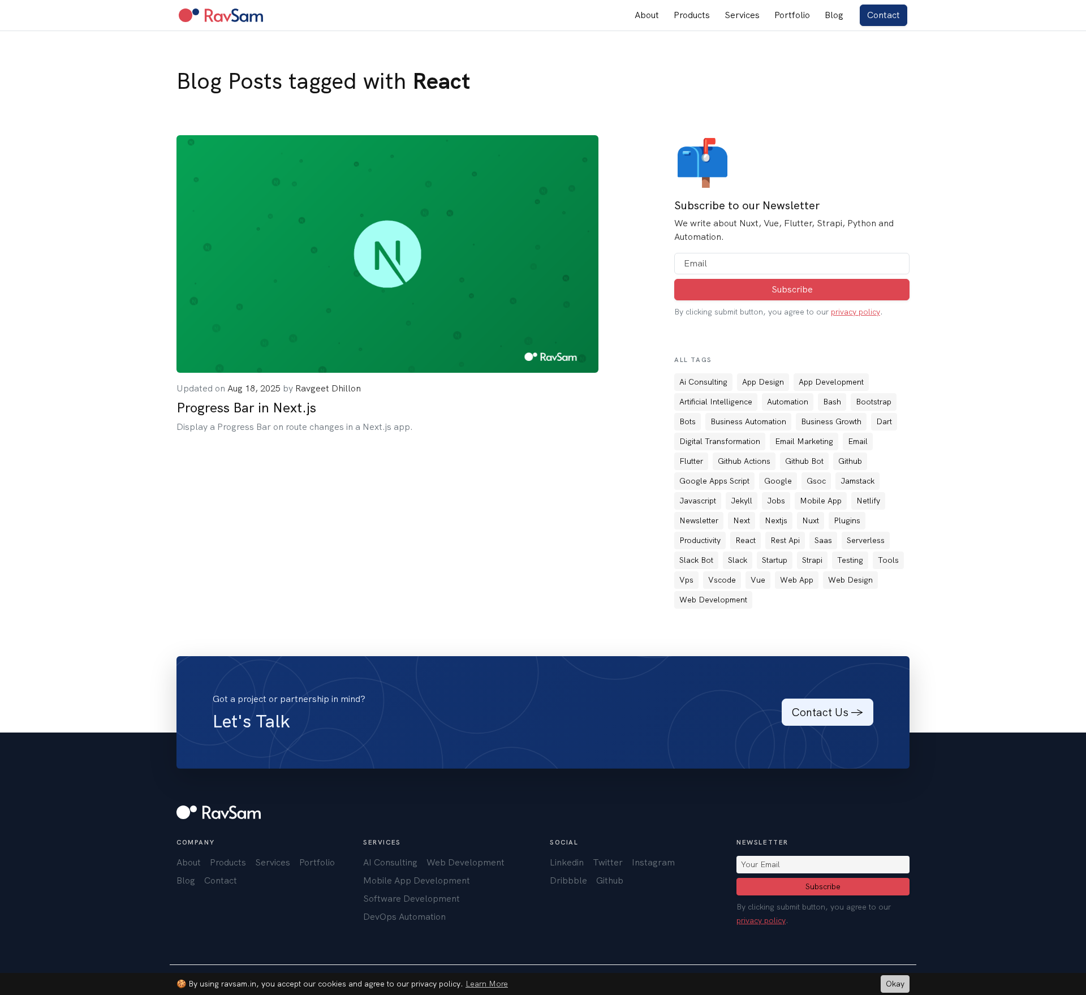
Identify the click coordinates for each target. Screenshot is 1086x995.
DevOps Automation (404, 917)
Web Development (713, 600)
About (647, 15)
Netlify (868, 501)
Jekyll (741, 501)
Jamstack (857, 481)
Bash (832, 402)
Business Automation (748, 421)
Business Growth (831, 421)
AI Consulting (390, 862)
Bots (687, 421)
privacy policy (855, 312)
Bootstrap (873, 402)
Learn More (487, 984)
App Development (831, 382)
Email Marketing (804, 441)
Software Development (411, 898)
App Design (763, 382)
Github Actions (744, 461)
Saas (823, 540)
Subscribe (792, 289)
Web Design (850, 580)
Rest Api (785, 540)
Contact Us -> (827, 712)
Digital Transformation (719, 441)
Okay (895, 984)
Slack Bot (696, 560)
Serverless (866, 540)
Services (742, 15)
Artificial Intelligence (715, 402)
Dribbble (568, 880)
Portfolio (792, 15)
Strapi (812, 560)
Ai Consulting (703, 382)
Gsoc (816, 481)
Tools (888, 560)
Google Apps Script (714, 481)
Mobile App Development (416, 880)
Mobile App (821, 501)
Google (778, 481)
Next (741, 520)
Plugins (847, 520)
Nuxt (810, 520)
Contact (883, 15)
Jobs (776, 501)
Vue (758, 580)
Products (692, 15)
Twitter (608, 862)
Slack (737, 560)
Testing (850, 560)
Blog (834, 15)
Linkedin (567, 862)
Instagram (653, 862)
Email (858, 441)
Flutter (691, 461)
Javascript (697, 501)
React (745, 540)
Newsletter (698, 520)
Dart (884, 421)
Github (850, 461)
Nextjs (776, 520)
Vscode (722, 580)
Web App (796, 580)
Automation (787, 402)
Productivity (700, 540)
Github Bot (804, 461)
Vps (686, 580)
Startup (774, 560)
